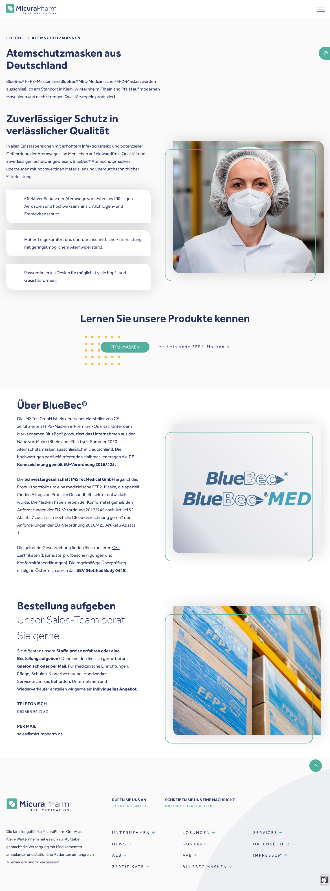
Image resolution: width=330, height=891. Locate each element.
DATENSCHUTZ (271, 844)
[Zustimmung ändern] (324, 879)
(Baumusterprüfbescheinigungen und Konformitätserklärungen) (68, 555)
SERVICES (265, 832)
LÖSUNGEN (196, 832)
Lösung (15, 37)
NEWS (119, 844)
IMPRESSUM (267, 855)
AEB (117, 855)
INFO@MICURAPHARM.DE (189, 806)
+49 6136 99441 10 (129, 806)
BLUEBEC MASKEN (205, 866)
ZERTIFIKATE (128, 866)
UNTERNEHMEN (131, 832)
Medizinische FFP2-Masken (191, 346)
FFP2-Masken (125, 347)
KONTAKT (194, 844)
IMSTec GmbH (38, 418)
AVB (187, 855)
